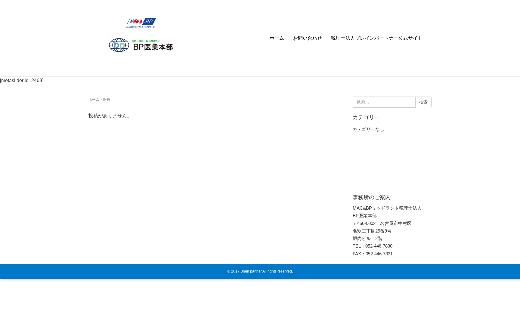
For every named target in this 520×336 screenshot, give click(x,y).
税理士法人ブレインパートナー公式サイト (376, 38)
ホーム (277, 38)
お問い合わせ (307, 38)
